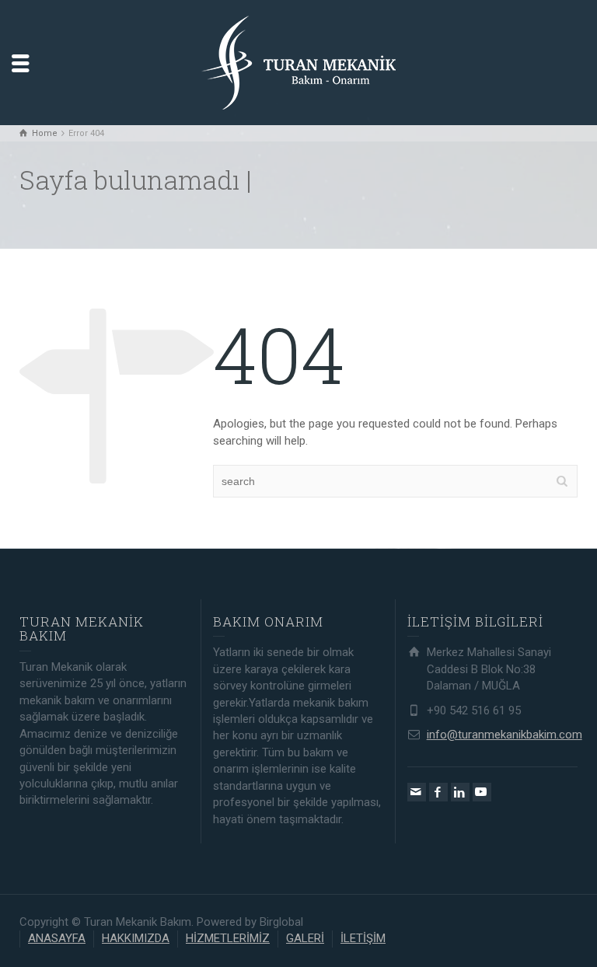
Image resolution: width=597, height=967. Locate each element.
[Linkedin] (460, 792)
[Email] (416, 792)
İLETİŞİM (363, 938)
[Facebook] (438, 792)
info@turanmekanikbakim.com (504, 735)
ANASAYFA (57, 938)
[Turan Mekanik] (298, 61)
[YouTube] (482, 792)
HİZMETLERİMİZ (228, 938)
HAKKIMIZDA (135, 938)
